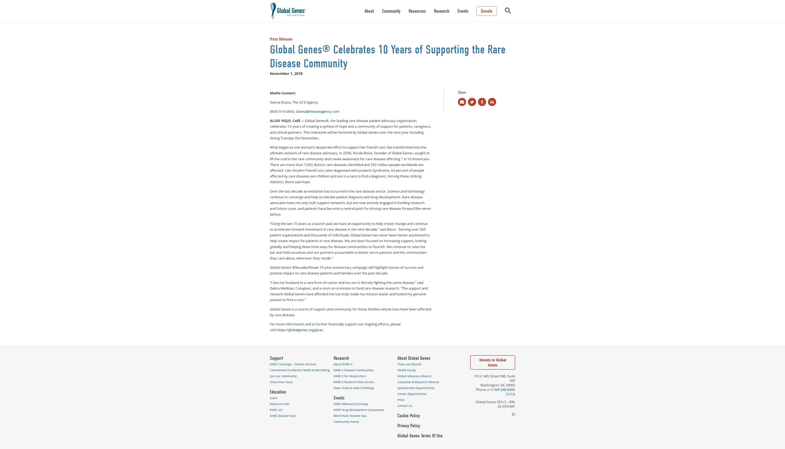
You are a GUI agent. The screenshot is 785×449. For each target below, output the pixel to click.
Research (441, 11)
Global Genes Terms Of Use (420, 436)
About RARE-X (343, 364)
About (369, 11)
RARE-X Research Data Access (354, 382)
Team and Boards (409, 364)
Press (401, 400)
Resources (417, 11)
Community (391, 11)
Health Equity (406, 370)
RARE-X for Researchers (350, 376)
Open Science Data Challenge (354, 388)
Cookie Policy (408, 416)
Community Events (346, 422)
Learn (274, 398)
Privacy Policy (408, 426)
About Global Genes (413, 358)
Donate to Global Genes (492, 362)
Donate (486, 11)
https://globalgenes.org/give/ (300, 329)
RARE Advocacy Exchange (351, 404)
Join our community (283, 376)
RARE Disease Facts (283, 416)
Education (278, 392)
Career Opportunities (412, 394)
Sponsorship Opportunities (416, 388)
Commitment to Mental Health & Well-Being (300, 370)
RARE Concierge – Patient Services (293, 364)
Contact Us (404, 406)
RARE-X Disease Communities (354, 370)
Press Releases (281, 39)
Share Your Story (281, 382)
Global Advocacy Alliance (414, 376)
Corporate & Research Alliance (418, 382)
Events (463, 11)
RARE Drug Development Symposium (359, 410)
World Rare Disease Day (350, 416)
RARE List (276, 410)
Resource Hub (279, 404)
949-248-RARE (504, 389)
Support (276, 358)
